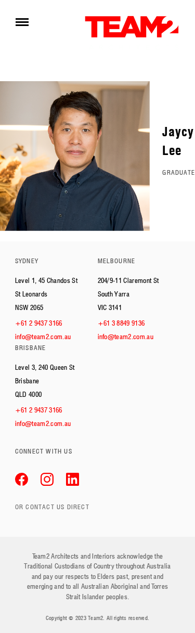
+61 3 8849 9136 (121, 323)
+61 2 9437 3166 (38, 323)
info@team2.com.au (43, 336)
